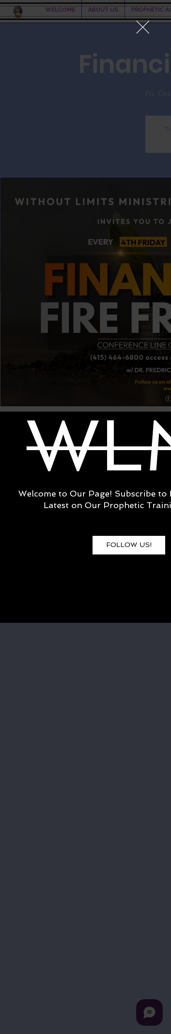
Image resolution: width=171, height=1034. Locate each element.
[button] (142, 27)
